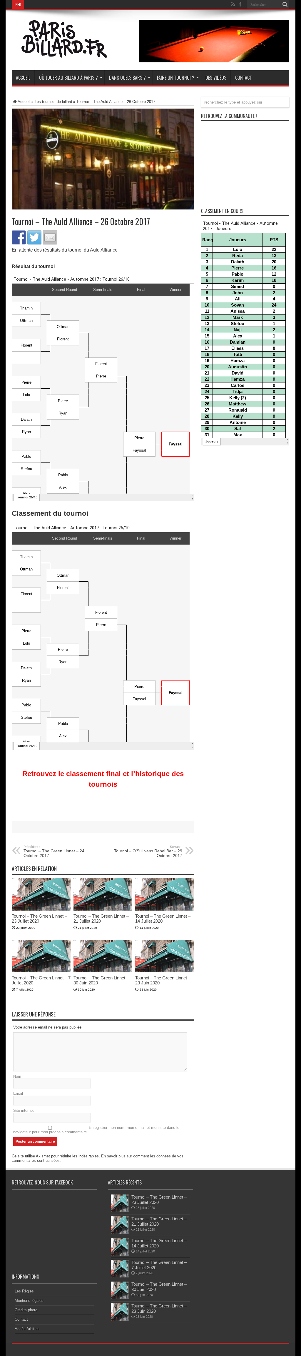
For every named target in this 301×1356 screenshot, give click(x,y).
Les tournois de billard (53, 101)
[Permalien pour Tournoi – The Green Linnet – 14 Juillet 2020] (164, 909)
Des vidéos (215, 77)
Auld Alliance (104, 249)
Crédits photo (26, 1310)
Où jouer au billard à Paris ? (68, 77)
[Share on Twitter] (34, 237)
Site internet (23, 1110)
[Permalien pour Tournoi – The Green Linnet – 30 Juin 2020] (102, 971)
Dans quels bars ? (127, 77)
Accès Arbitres (27, 1329)
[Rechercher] (284, 4)
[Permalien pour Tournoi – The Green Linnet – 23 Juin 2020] (164, 971)
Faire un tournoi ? (175, 77)
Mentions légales (29, 1300)
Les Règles (24, 1291)
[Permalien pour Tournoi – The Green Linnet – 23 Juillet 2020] (41, 909)
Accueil (23, 77)
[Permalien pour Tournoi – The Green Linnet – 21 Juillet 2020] (102, 909)
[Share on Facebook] (19, 237)
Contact (243, 77)
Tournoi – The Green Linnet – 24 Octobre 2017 (54, 851)
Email (18, 1093)
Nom (17, 1076)
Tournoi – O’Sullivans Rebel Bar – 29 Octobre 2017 (148, 851)
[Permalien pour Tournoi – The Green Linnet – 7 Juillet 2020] (41, 971)
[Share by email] (50, 237)
